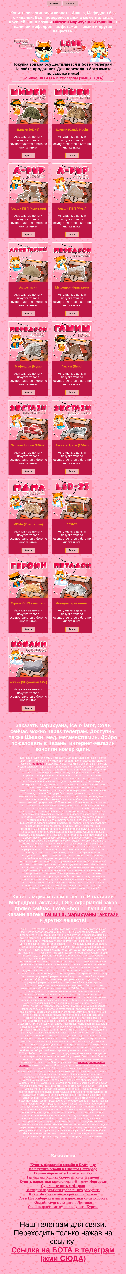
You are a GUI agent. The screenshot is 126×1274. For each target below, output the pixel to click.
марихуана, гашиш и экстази (57, 997)
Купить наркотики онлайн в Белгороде (63, 1165)
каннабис (38, 763)
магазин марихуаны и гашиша (82, 22)
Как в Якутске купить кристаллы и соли (63, 1194)
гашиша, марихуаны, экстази (82, 914)
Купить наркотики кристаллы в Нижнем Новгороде (63, 1181)
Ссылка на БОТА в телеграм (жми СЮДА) (62, 78)
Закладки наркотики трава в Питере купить (63, 1190)
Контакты (70, 3)
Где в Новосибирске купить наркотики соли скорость (63, 1198)
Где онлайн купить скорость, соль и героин (63, 1177)
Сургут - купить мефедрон (63, 1186)
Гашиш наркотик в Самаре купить (63, 1173)
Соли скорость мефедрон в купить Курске (63, 1207)
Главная (54, 3)
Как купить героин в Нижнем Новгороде (63, 1169)
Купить (28, 155)
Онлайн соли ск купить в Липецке (63, 1202)
